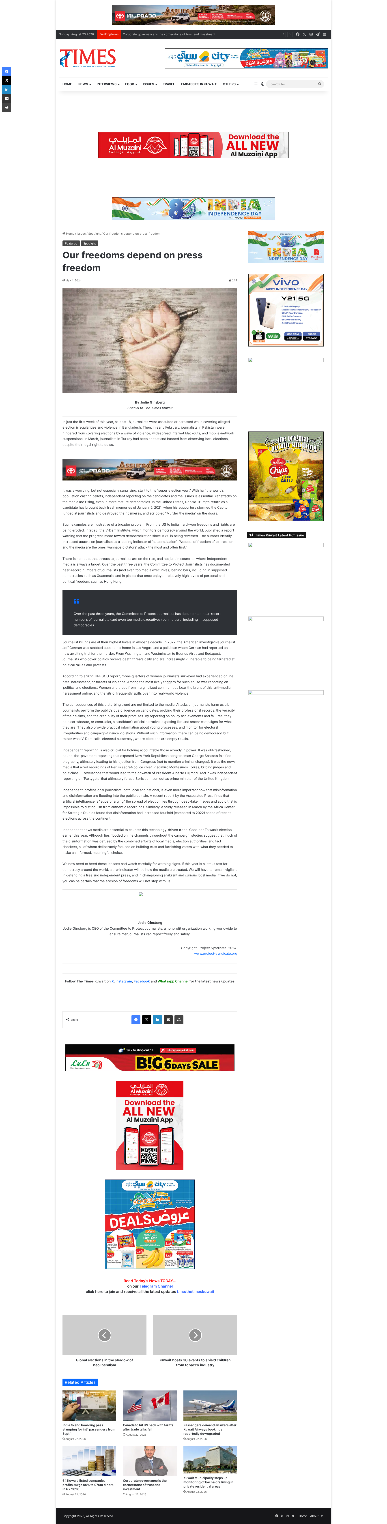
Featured (71, 243)
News (83, 84)
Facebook (142, 981)
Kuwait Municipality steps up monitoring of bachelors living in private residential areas (183, 34)
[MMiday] (189, 111)
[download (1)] (182, 14)
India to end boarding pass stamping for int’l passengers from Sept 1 (88, 1429)
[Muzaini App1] (149, 1125)
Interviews (106, 84)
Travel (169, 84)
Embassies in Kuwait (199, 84)
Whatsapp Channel (173, 981)
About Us (316, 1516)
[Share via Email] (168, 1019)
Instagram (124, 981)
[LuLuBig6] (149, 1057)
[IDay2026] (193, 208)
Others (229, 84)
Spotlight (94, 233)
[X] (146, 1019)
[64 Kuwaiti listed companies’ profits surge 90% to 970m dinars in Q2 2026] (89, 1461)
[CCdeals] (150, 1224)
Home (67, 84)
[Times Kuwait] (87, 58)
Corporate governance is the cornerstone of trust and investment (145, 1485)
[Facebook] (135, 1019)
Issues (148, 84)
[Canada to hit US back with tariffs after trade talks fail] (150, 1405)
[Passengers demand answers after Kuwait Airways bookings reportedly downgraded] (210, 1405)
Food (129, 84)
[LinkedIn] (157, 1019)
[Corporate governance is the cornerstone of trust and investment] (150, 1461)
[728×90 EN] (149, 469)
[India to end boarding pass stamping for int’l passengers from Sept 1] (89, 1405)
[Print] (178, 1019)
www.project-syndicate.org (215, 953)
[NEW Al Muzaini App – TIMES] (193, 145)
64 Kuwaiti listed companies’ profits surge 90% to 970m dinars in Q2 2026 (88, 1485)
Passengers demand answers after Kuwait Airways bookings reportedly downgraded (209, 1429)
